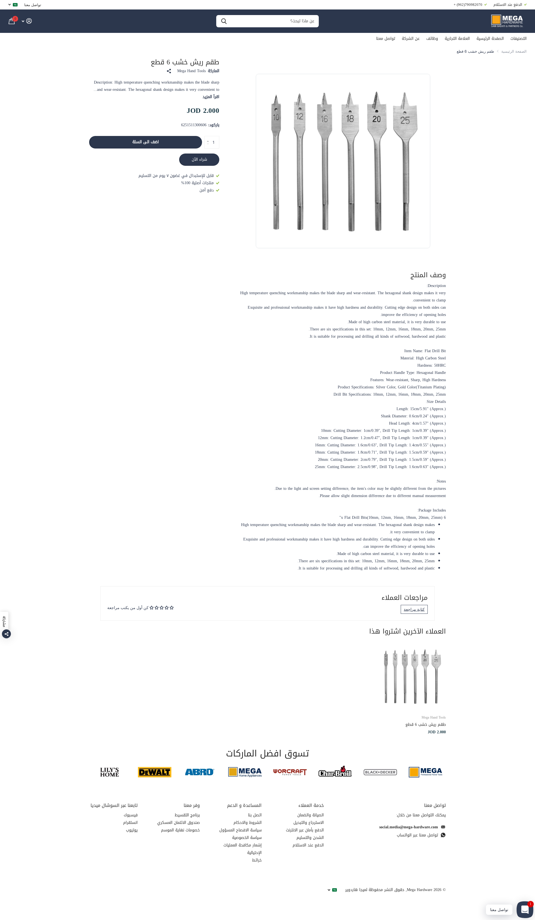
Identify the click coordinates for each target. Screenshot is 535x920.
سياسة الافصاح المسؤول (240, 830)
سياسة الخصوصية (247, 837)
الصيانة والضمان (310, 815)
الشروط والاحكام (248, 822)
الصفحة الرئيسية (490, 38)
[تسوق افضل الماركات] (425, 772)
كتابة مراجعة (414, 609)
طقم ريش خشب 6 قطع (425, 724)
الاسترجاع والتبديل (308, 822)
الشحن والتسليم (310, 837)
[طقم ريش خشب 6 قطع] (412, 676)
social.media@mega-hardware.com (408, 827)
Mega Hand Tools (191, 71)
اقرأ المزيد (211, 97)
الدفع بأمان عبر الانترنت (305, 830)
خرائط (257, 860)
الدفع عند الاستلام (308, 845)
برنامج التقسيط (187, 815)
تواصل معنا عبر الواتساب (417, 835)
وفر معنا (192, 805)
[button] (206, 137)
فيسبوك (131, 815)
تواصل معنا (32, 5)
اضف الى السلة (145, 142)
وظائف (432, 38)
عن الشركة (411, 38)
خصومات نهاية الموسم (180, 830)
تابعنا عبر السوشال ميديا (114, 805)
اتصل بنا (255, 815)
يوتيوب (132, 830)
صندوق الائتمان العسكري (178, 822)
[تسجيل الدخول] (26, 21)
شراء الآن (199, 159)
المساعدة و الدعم (244, 805)
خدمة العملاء (311, 805)
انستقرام (130, 822)
